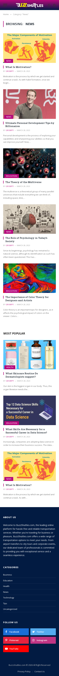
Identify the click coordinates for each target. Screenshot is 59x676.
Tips (5, 603)
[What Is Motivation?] (29, 48)
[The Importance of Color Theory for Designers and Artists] (29, 278)
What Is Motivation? (18, 67)
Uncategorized (10, 609)
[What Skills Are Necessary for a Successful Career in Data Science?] (29, 410)
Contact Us (39, 671)
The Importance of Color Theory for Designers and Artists (27, 298)
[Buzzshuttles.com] (29, 5)
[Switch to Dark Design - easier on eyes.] (49, 5)
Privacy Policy (24, 671)
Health (9, 367)
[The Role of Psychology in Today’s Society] (29, 219)
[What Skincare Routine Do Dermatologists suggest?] (29, 354)
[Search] (54, 5)
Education (11, 176)
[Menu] (5, 5)
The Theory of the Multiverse (23, 182)
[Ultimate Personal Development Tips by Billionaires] (29, 104)
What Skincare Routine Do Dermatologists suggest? (22, 375)
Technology (8, 597)
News (8, 61)
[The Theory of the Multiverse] (29, 163)
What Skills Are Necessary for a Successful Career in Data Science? (26, 431)
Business (7, 574)
